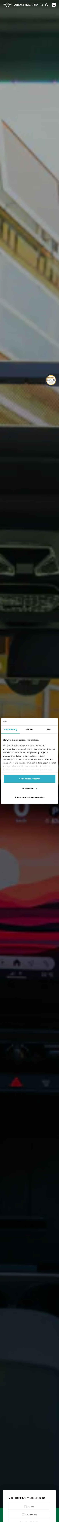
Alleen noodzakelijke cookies (29, 797)
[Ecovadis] (52, 380)
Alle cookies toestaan (29, 778)
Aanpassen (28, 788)
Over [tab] (48, 729)
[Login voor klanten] (47, 4)
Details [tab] (29, 729)
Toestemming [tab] (10, 729)
